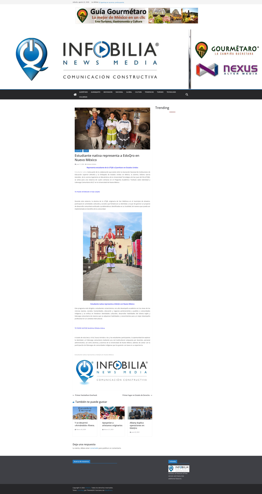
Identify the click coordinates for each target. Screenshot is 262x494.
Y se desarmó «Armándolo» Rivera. (85, 424)
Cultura (138, 92)
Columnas (83, 97)
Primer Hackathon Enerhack (86, 395)
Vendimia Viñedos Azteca (96, 328)
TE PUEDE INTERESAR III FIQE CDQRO (87, 192)
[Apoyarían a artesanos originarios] (112, 408)
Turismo (160, 92)
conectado (94, 448)
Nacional (119, 92)
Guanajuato (95, 92)
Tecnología (171, 92)
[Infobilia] (131, 31)
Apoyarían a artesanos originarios (112, 424)
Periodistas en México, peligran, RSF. (111, 2)
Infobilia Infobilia (91, 164)
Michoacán (108, 92)
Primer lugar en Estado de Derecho (136, 395)
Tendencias (149, 92)
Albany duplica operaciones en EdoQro (137, 425)
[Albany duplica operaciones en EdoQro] (140, 408)
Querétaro (83, 92)
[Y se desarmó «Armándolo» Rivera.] (85, 408)
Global (129, 92)
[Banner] (137, 15)
